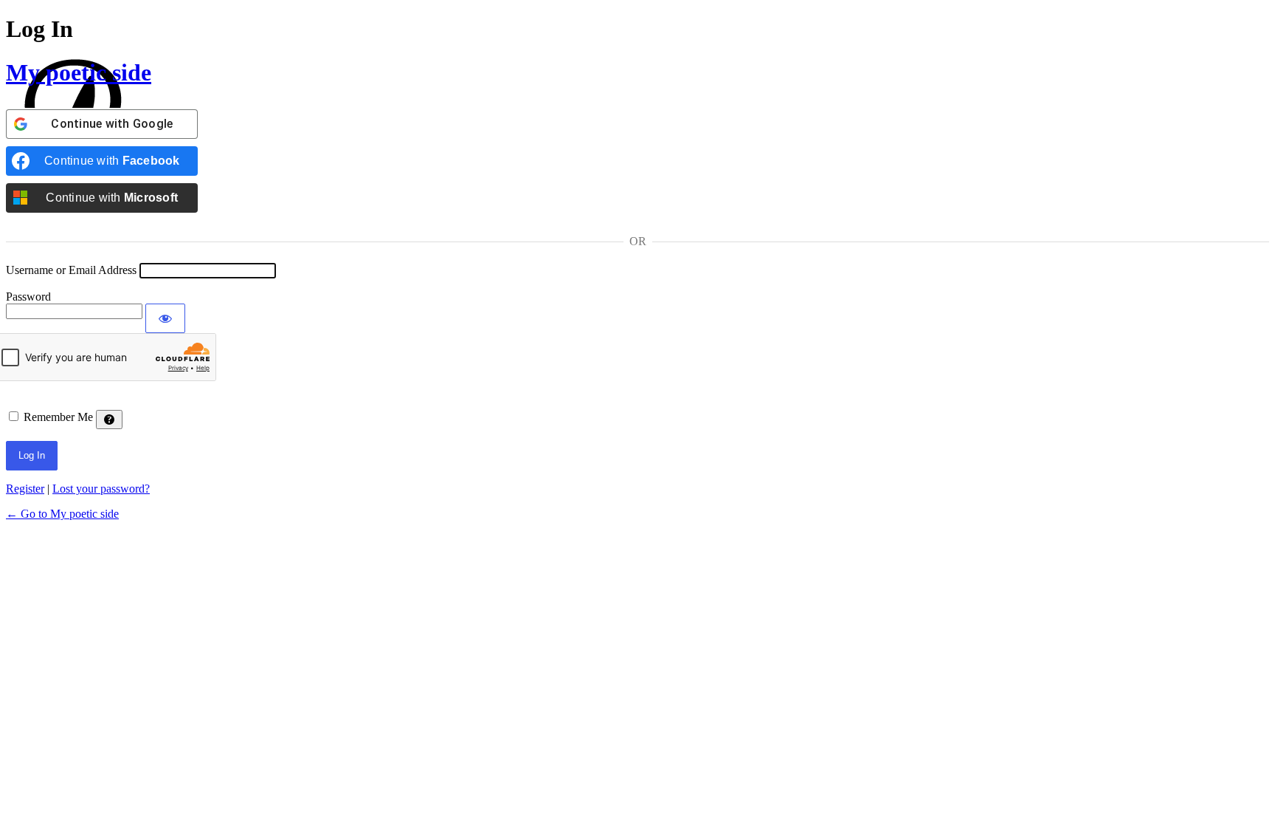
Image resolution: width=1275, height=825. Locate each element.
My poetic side (78, 72)
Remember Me (58, 417)
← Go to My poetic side (62, 513)
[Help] (109, 419)
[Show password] (165, 318)
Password (28, 296)
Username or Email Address (71, 270)
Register (25, 488)
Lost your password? (101, 488)
